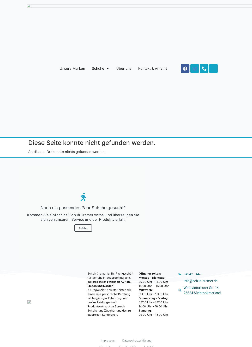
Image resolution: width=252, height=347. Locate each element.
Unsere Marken (72, 68)
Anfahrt (83, 228)
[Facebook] (185, 68)
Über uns (123, 68)
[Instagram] (194, 68)
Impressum (108, 340)
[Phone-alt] (204, 68)
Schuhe (98, 68)
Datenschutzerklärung (136, 340)
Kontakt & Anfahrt (152, 68)
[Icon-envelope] (213, 68)
